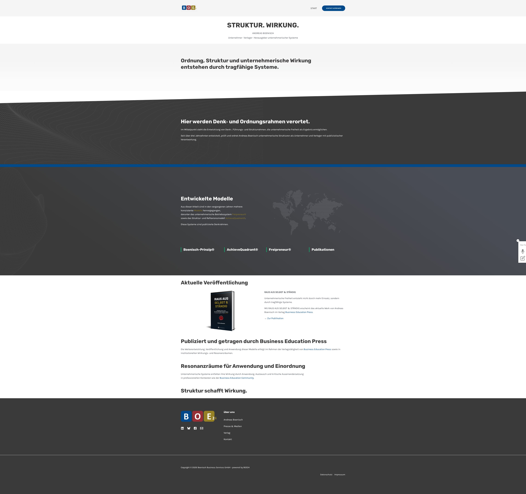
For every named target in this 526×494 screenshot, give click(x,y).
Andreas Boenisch (233, 419)
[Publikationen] (309, 249)
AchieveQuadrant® (235, 218)
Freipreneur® (239, 214)
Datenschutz (326, 474)
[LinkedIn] (182, 428)
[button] (333, 8)
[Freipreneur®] (266, 249)
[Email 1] (201, 428)
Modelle (198, 210)
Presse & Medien (233, 426)
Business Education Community (237, 377)
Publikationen (323, 250)
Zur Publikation (275, 318)
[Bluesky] (188, 428)
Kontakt (228, 439)
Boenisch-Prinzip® (198, 250)
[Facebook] (195, 428)
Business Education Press (299, 312)
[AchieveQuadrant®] (224, 249)
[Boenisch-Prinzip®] (181, 249)
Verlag (227, 432)
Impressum (339, 474)
